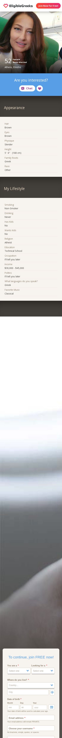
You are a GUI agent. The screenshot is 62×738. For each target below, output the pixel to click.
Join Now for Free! (48, 5)
